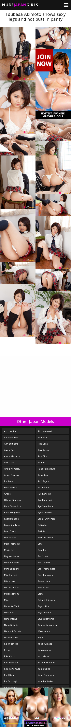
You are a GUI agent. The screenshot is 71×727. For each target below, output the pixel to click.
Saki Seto (42, 531)
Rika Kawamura (12, 668)
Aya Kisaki (9, 462)
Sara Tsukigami (45, 574)
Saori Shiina (44, 562)
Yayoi (40, 637)
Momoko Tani (11, 606)
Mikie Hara (9, 581)
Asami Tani (10, 449)
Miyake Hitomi (11, 593)
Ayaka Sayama (11, 474)
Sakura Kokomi (45, 537)
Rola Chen (43, 456)
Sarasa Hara (44, 581)
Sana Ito (42, 549)
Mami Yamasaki (12, 543)
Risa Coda (43, 443)
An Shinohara (11, 437)
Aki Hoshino (10, 431)
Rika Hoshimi (11, 662)
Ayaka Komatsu (12, 468)
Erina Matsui (10, 487)
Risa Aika (42, 437)
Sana (40, 543)
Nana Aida (9, 612)
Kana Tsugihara (12, 512)
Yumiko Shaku (45, 681)
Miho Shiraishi (11, 568)
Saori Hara (43, 556)
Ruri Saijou (43, 481)
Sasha (41, 593)
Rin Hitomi (9, 674)
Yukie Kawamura (46, 662)
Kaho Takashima (12, 506)
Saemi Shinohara (46, 518)
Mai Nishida (10, 537)
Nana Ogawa (10, 618)
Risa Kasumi (44, 449)
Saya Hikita (43, 606)
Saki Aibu (42, 524)
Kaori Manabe (11, 518)
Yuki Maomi (44, 656)
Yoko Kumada (45, 643)
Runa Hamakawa (46, 468)
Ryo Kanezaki (45, 499)
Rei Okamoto (11, 643)
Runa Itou (43, 474)
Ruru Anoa (43, 487)
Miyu (6, 599)
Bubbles (8, 481)
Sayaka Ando (44, 612)
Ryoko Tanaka (45, 512)
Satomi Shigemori (47, 599)
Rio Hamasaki (45, 431)
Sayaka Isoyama (46, 618)
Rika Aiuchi (10, 656)
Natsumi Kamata (12, 631)
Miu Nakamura (12, 587)
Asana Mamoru (12, 456)
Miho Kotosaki (11, 562)
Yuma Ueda (44, 668)
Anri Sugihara (11, 443)
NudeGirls (20, 4)
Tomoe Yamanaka (47, 624)
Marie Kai (9, 549)
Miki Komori (10, 574)
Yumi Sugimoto (46, 674)
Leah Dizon (10, 531)
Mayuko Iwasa (11, 556)
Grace (7, 493)
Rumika (42, 462)
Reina (7, 649)
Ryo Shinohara (45, 506)
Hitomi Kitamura (12, 499)
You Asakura (44, 649)
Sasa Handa (44, 587)
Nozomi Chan (11, 637)
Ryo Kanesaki (44, 493)
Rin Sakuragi (10, 681)
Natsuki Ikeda (11, 624)
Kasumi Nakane (12, 524)
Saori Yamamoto (46, 568)
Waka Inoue (44, 631)
